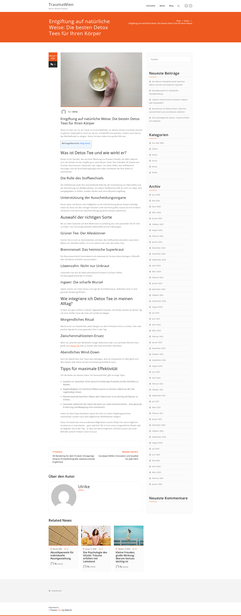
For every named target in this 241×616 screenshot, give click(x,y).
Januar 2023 (157, 342)
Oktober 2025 (157, 224)
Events (155, 149)
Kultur (154, 155)
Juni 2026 (156, 195)
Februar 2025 (157, 236)
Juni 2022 (156, 372)
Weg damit (85, 143)
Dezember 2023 (158, 289)
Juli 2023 (155, 313)
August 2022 (157, 366)
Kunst (186, 20)
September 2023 (159, 301)
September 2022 (159, 360)
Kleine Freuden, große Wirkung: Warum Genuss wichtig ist (125, 557)
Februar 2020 (157, 478)
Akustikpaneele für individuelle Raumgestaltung (62, 555)
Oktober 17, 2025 (124, 549)
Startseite (150, 6)
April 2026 (156, 206)
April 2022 (156, 378)
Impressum (57, 590)
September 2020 (159, 437)
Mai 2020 (156, 460)
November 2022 (158, 348)
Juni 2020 (156, 454)
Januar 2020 (157, 484)
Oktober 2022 (157, 354)
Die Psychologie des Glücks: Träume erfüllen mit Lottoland (95, 557)
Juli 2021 (155, 401)
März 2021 (156, 407)
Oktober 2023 (157, 295)
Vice (59, 610)
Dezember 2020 (158, 425)
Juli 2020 (155, 448)
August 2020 (157, 443)
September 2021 (159, 395)
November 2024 (158, 254)
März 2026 (156, 212)
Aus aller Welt (158, 143)
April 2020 (156, 466)
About (162, 6)
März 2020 (156, 472)
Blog (171, 6)
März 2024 (156, 271)
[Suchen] (178, 6)
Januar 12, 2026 (90, 549)
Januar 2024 (157, 283)
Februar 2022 (157, 384)
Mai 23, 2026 (57, 549)
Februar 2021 (157, 413)
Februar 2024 (157, 277)
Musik (154, 166)
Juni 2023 (156, 319)
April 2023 (156, 324)
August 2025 (157, 230)
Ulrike (75, 111)
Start (178, 20)
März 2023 (156, 330)
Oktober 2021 (157, 389)
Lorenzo (60, 564)
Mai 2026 (156, 200)
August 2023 (157, 307)
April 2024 (156, 265)
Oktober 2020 (157, 431)
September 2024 (159, 259)
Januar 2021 (157, 419)
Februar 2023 (157, 336)
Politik (154, 172)
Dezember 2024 (158, 248)
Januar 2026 (157, 218)
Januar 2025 (157, 242)
